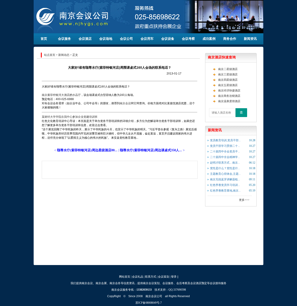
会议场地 (105, 38)
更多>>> (244, 200)
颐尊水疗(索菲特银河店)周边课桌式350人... (151, 150)
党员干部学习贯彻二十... (225, 146)
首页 (44, 38)
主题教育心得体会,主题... (225, 173)
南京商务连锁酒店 (229, 96)
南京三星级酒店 (228, 74)
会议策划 (163, 276)
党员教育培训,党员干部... (225, 140)
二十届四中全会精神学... (225, 157)
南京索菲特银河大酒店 (56, 95)
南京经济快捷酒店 (229, 90)
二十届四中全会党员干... (225, 151)
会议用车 (147, 38)
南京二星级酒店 (228, 69)
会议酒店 (85, 38)
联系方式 (150, 276)
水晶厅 (76, 95)
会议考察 (188, 38)
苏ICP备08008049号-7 (149, 302)
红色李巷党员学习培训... (225, 185)
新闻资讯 (250, 38)
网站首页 (124, 276)
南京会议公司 (153, 296)
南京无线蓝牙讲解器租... (225, 179)
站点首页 (49, 55)
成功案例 (209, 38)
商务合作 (229, 38)
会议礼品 (137, 276)
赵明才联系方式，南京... (225, 162)
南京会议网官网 (129, 103)
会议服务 (64, 38)
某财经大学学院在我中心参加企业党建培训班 (69, 116)
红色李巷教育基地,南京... (225, 190)
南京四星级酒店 (228, 79)
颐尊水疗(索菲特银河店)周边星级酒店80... (87, 150)
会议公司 (126, 38)
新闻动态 (63, 55)
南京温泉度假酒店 (229, 101)
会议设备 (167, 38)
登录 (174, 276)
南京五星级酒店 (228, 85)
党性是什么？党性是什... (225, 168)
